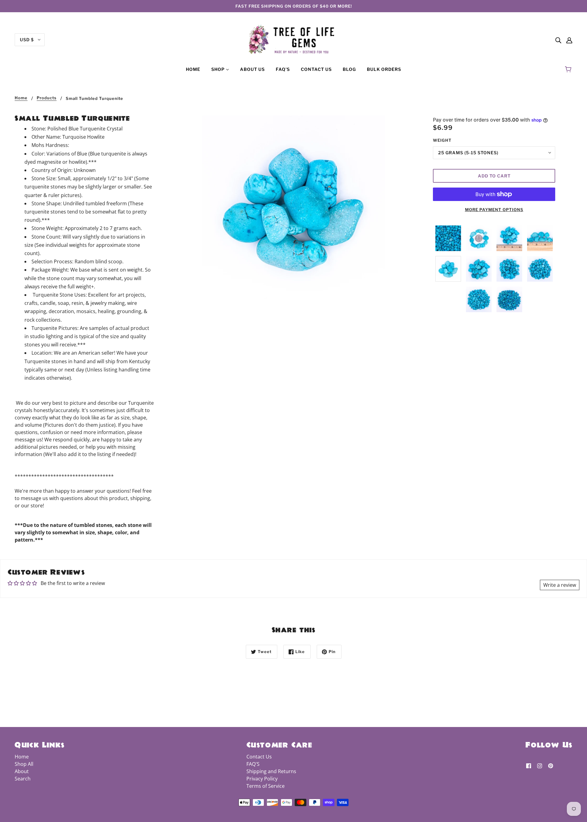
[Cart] (569, 69)
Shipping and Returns (271, 771)
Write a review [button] (559, 585)
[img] (558, 40)
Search (23, 778)
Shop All (24, 764)
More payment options (494, 209)
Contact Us (259, 756)
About (22, 771)
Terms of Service (265, 786)
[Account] (569, 40)
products (47, 98)
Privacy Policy (262, 778)
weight (442, 140)
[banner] (293, 39)
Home (21, 98)
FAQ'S (253, 764)
